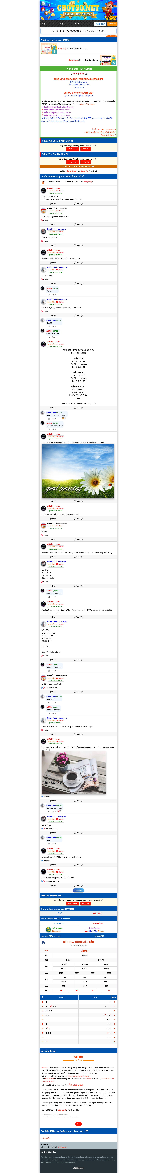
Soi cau (48, 1157)
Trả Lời (54, 295)
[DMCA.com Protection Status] (78, 1167)
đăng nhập (88, 181)
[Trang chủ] (78, 9)
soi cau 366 (106, 1078)
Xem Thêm (79, 890)
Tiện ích (75, 23)
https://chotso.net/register (78, 1075)
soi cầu (88, 1078)
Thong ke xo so (51, 1162)
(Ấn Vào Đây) (75, 1084)
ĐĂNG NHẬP (100, 24)
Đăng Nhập (72, 149)
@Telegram (62, 1146)
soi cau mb (53, 1159)
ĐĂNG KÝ (112, 24)
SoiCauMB (49, 1078)
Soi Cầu (62, 1109)
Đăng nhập (93, 931)
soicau (51, 1081)
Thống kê (63, 23)
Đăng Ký (85, 149)
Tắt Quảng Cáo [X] (111, 36)
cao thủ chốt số (69, 1162)
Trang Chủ (44, 23)
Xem (78, 1124)
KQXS (54, 23)
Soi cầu (45, 1067)
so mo (59, 1162)
